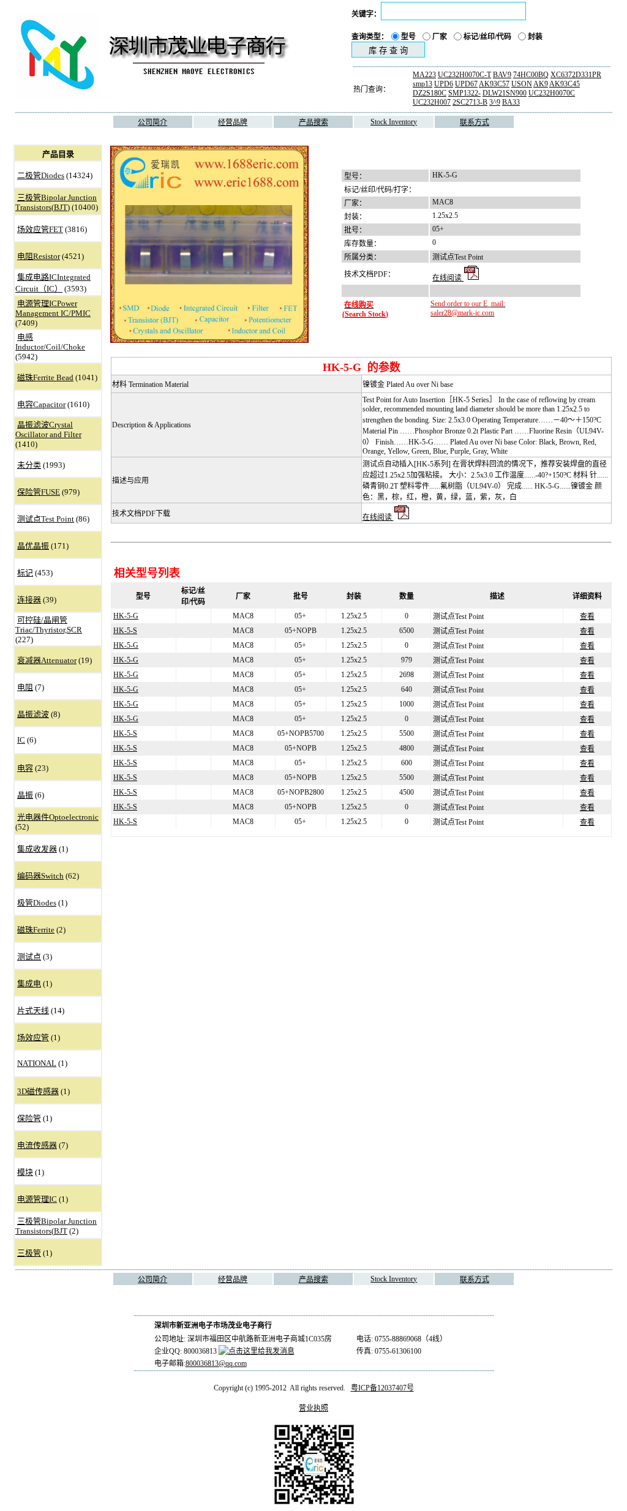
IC (21, 739)
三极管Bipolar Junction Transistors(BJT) (56, 202)
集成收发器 (37, 848)
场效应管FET (40, 229)
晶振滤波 (33, 714)
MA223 (424, 74)
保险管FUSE (38, 492)
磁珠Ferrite (35, 929)
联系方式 (474, 122)
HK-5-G (125, 616)
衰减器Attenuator (47, 660)
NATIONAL (36, 1063)
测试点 (29, 956)
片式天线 (33, 1010)
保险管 (29, 1118)
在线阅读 (448, 278)
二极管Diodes (40, 175)
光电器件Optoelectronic (58, 817)
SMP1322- (464, 93)
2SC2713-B (469, 102)
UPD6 (443, 84)
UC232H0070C (551, 93)
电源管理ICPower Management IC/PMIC (53, 308)
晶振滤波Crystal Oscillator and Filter (48, 429)
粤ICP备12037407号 (382, 1388)
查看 (587, 616)
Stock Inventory (393, 122)
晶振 (25, 795)
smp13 (422, 84)
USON (521, 84)
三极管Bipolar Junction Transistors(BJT (56, 1226)
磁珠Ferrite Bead (45, 377)
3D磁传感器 (38, 1091)
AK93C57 (494, 84)
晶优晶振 (33, 545)
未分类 (29, 465)
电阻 (25, 687)
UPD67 (466, 84)
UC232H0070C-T (464, 74)
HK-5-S (125, 630)
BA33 (511, 102)
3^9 (494, 102)
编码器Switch (40, 875)
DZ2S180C (429, 93)
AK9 (540, 84)
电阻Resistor (38, 256)
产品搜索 (313, 122)
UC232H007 (432, 102)
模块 (25, 1172)
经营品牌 (232, 122)
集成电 (29, 983)
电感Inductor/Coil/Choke (50, 341)
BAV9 (502, 74)
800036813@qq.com (216, 1363)
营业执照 (313, 1408)
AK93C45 (564, 84)
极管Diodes (36, 902)
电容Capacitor (41, 404)
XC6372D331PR (575, 74)
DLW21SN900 (504, 93)
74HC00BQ (531, 74)
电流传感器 (37, 1145)
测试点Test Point (45, 518)
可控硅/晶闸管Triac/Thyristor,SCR (48, 624)
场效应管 (33, 1037)
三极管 (29, 1253)
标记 (25, 572)
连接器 (29, 599)
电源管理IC (37, 1199)
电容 (25, 768)
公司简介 (152, 122)
